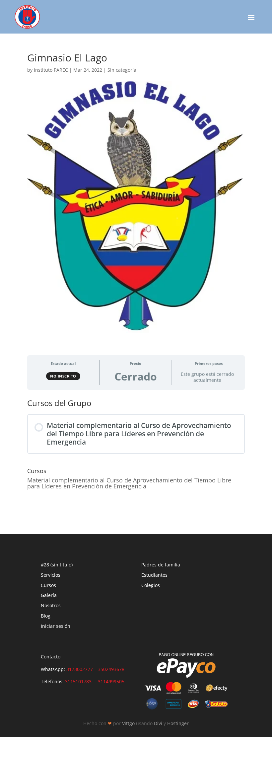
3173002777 (79, 669)
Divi (158, 723)
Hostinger (178, 723)
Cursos (48, 585)
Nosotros (51, 605)
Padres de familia (160, 564)
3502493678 (111, 669)
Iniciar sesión (55, 626)
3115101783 (78, 681)
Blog (45, 616)
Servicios (50, 575)
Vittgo (128, 723)
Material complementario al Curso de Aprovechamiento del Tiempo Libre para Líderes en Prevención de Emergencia (129, 483)
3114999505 (111, 681)
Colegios (150, 585)
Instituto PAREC (51, 70)
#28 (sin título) (57, 564)
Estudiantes (154, 575)
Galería (49, 595)
